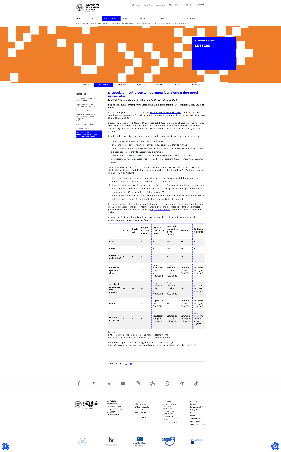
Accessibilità (195, 421)
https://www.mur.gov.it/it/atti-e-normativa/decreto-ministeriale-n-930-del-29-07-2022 (152, 345)
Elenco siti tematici (170, 422)
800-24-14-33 (140, 413)
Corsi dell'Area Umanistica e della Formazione (128, 23)
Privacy (193, 404)
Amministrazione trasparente (169, 405)
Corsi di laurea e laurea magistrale (101, 23)
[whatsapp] (167, 385)
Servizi (142, 19)
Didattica (108, 19)
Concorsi (193, 413)
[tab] (85, 85)
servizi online (147, 5)
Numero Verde (140, 410)
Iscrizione (183, 23)
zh (191, 5)
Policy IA (193, 410)
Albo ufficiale (167, 401)
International (189, 19)
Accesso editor (196, 419)
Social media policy (198, 424)
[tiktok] (196, 385)
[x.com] (93, 385)
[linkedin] (108, 385)
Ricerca (126, 19)
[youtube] (123, 385)
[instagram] (137, 385)
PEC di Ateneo (140, 404)
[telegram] (181, 385)
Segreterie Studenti (160, 209)
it (176, 5)
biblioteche (135, 5)
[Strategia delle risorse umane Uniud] (111, 441)
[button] (5, 446)
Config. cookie (140, 417)
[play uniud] (152, 385)
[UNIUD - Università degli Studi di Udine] (88, 8)
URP (136, 401)
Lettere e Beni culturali (151, 23)
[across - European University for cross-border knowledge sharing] (197, 441)
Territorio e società (164, 19)
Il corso (85, 85)
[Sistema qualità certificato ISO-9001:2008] (82, 441)
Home (78, 19)
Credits (165, 419)
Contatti (196, 85)
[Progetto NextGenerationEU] (140, 441)
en (179, 5)
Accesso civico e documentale (169, 413)
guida (170, 5)
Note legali (194, 401)
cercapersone (160, 5)
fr (187, 5)
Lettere (175, 23)
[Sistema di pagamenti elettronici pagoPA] (168, 441)
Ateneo (91, 19)
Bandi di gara (167, 416)
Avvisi (177, 85)
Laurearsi (140, 85)
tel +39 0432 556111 (115, 406)
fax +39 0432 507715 (115, 409)
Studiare (122, 85)
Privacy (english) (196, 407)
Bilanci (192, 416)
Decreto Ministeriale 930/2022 (165, 112)
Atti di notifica (168, 409)
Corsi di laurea (165, 23)
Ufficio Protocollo (142, 407)
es (183, 5)
